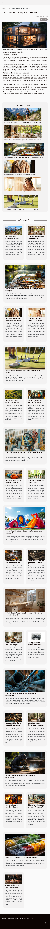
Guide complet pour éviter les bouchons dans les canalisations (21, 694)
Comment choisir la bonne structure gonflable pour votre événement (23, 532)
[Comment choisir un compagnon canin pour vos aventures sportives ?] (22, 114)
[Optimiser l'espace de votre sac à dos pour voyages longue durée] (36, 394)
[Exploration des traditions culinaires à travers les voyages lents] (13, 554)
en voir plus (20, 62)
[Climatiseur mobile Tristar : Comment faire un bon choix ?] (36, 717)
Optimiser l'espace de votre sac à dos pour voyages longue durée (35, 402)
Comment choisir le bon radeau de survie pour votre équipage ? (13, 482)
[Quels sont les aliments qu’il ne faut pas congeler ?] (25, 844)
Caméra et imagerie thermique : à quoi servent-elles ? (11, 807)
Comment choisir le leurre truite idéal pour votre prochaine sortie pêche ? (24, 157)
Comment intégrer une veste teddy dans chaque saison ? (19, 174)
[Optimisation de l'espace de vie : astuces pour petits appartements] (13, 636)
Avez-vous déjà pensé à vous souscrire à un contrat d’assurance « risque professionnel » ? (13, 888)
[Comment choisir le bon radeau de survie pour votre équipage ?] (13, 474)
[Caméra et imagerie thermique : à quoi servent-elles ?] (13, 799)
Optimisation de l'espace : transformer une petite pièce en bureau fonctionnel (23, 614)
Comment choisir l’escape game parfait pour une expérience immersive (36, 562)
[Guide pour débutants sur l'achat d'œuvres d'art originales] (25, 440)
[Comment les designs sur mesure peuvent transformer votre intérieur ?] (23, 131)
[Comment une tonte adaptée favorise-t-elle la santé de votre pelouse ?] (13, 394)
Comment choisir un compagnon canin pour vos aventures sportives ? (22, 122)
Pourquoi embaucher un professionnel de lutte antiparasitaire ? (20, 776)
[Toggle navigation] (4, 2)
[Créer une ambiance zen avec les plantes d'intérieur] (36, 474)
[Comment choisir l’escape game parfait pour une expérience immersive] (36, 554)
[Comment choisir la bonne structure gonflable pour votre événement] (25, 518)
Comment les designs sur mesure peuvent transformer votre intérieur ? (23, 140)
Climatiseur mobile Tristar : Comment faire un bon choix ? (35, 725)
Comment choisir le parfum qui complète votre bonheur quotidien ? (22, 192)
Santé (16, 918)
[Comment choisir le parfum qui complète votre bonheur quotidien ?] (22, 184)
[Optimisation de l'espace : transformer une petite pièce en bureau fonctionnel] (25, 600)
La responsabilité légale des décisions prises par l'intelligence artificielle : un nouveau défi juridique (13, 726)
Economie (4, 918)
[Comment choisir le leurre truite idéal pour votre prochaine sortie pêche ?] (24, 149)
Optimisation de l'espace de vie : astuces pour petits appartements (13, 644)
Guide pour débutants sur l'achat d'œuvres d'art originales (23, 452)
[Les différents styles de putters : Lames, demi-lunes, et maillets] (21, 201)
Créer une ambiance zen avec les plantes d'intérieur (36, 482)
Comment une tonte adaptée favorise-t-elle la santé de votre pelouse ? (13, 402)
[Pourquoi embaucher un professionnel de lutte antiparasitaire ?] (25, 762)
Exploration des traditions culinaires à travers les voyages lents (13, 562)
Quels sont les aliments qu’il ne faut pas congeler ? (21, 857)
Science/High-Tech (24, 918)
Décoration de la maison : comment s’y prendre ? (36, 806)
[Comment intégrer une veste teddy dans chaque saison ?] (19, 166)
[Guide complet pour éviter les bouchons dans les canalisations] (25, 681)
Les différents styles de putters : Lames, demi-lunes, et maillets (21, 209)
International (11, 918)
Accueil (4, 8)
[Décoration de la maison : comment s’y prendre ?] (36, 799)
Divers (8, 8)
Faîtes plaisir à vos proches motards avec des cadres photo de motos (35, 645)
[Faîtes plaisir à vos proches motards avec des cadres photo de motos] (36, 636)
